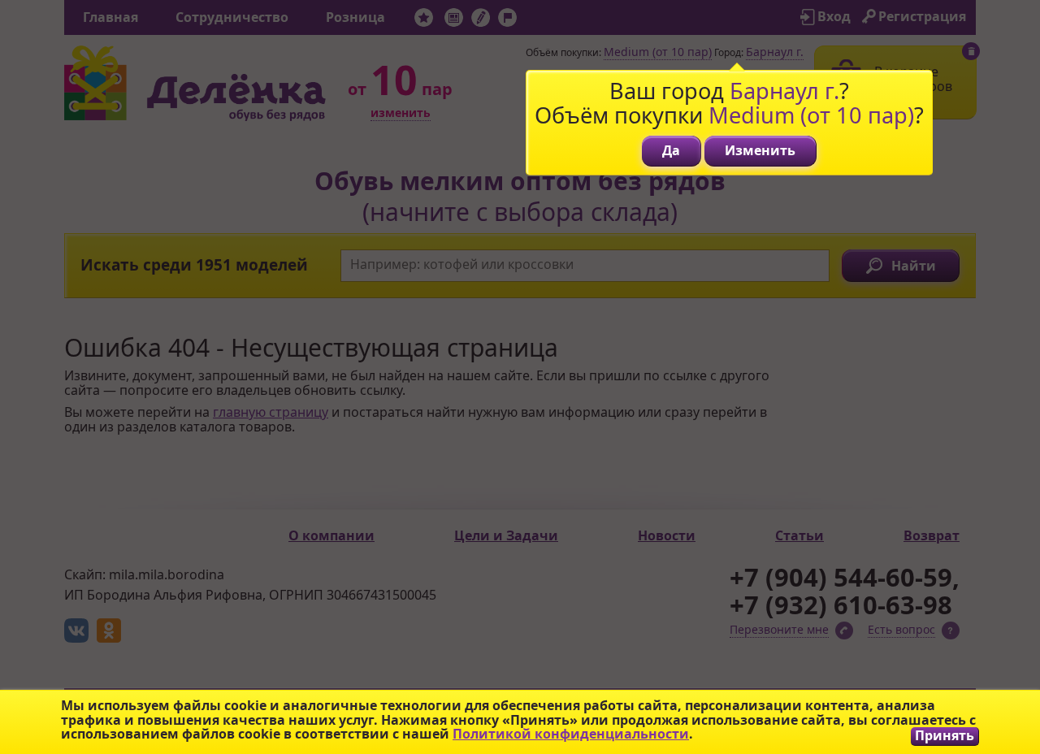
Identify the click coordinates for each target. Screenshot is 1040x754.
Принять (944, 735)
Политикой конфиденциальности (571, 734)
